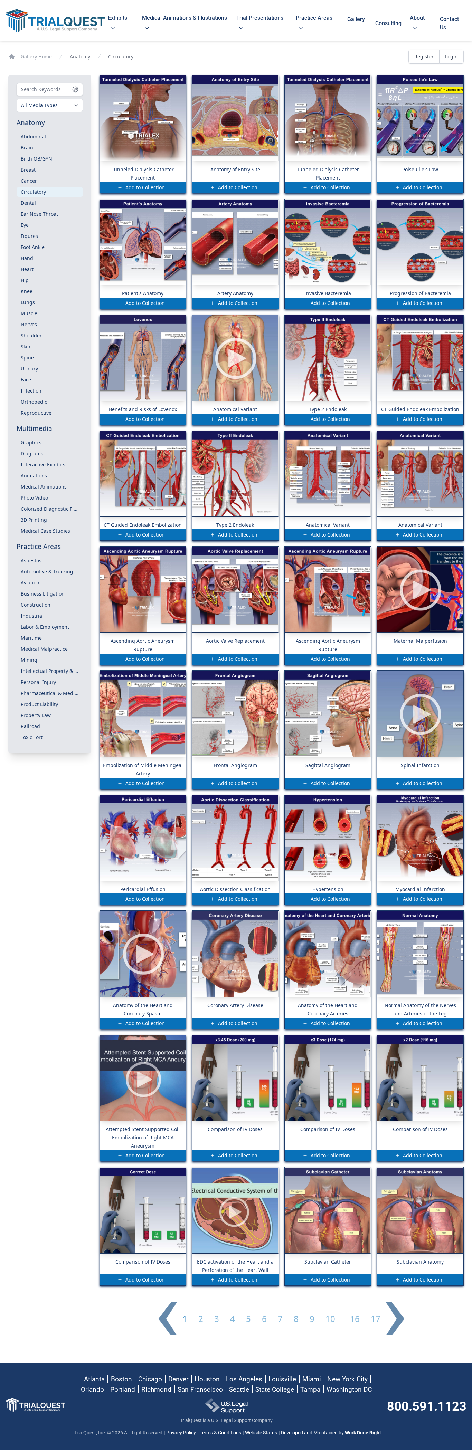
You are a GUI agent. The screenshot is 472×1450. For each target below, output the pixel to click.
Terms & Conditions (220, 1433)
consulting (388, 23)
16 (355, 1318)
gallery (356, 23)
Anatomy (80, 56)
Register (424, 56)
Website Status (261, 1433)
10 (330, 1318)
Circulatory (120, 56)
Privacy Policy (181, 1433)
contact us (449, 23)
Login (451, 56)
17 (375, 1318)
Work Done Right (363, 1433)
